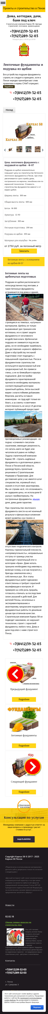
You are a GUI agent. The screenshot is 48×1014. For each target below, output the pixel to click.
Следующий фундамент (24, 781)
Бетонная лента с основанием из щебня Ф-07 (23, 261)
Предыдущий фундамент (24, 689)
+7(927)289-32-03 (24, 36)
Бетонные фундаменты (24, 735)
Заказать (24, 251)
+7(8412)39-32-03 (24, 31)
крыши (36, 499)
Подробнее (24, 699)
